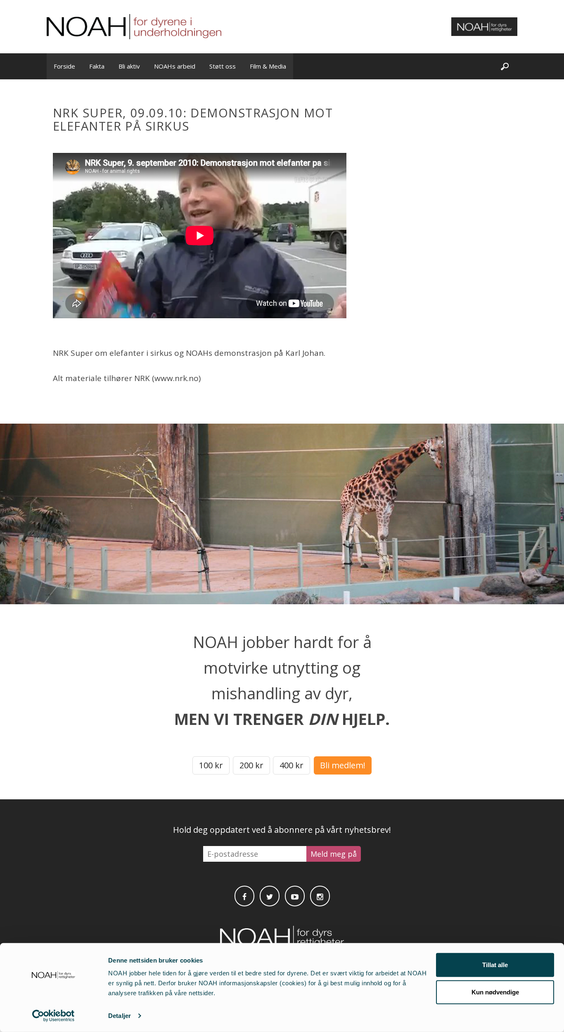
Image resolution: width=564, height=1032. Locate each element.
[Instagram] (320, 896)
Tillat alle (495, 964)
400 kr (291, 765)
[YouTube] (295, 896)
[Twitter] (270, 896)
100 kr (211, 765)
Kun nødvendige (495, 991)
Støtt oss (222, 66)
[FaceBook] (244, 896)
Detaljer (119, 1015)
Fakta (96, 66)
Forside (64, 66)
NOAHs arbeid (174, 66)
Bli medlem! (342, 765)
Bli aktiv (129, 66)
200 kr (251, 765)
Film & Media (268, 66)
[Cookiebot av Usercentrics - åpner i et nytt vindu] (53, 1016)
